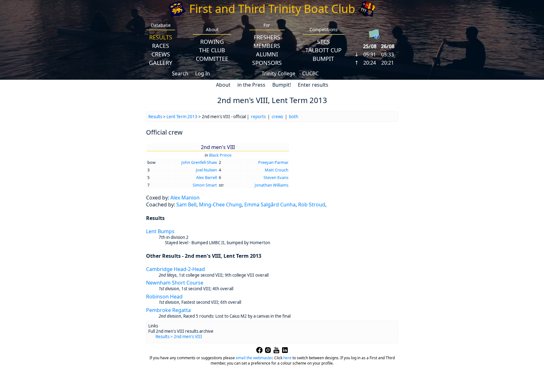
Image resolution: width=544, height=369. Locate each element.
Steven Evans (276, 177)
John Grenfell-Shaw (199, 162)
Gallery (160, 62)
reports (258, 116)
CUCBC (310, 73)
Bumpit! (281, 84)
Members (266, 45)
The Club (212, 50)
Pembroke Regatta (168, 310)
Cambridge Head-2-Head (175, 269)
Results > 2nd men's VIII (179, 336)
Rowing (212, 41)
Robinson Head (164, 296)
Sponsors (267, 62)
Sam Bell (186, 204)
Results (160, 37)
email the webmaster (254, 357)
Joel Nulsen (206, 170)
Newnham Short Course (174, 282)
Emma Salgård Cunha (270, 204)
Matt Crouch (276, 170)
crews (277, 116)
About (223, 84)
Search (180, 73)
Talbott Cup (323, 50)
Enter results (313, 84)
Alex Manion (185, 197)
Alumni (267, 54)
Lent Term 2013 (182, 116)
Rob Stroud (311, 204)
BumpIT (323, 58)
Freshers (267, 37)
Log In (202, 73)
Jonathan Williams (271, 185)
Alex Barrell (206, 177)
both (293, 116)
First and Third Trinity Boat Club (272, 8)
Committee (212, 58)
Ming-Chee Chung (220, 204)
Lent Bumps (160, 231)
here (287, 357)
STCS (323, 41)
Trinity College (278, 73)
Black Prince (220, 155)
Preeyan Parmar (273, 162)
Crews (160, 54)
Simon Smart (205, 185)
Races (160, 45)
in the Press (251, 84)
